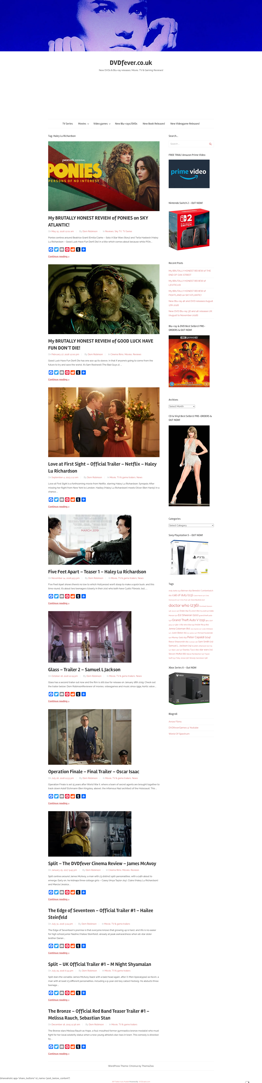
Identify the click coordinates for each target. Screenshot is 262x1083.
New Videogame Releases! (185, 123)
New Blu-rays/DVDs (126, 123)
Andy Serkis (175, 591)
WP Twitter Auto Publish (120, 1082)
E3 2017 (194, 611)
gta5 (172, 625)
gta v (179, 625)
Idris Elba (189, 625)
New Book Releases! (154, 123)
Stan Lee (177, 650)
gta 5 (209, 621)
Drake (184, 611)
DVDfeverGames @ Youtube (183, 727)
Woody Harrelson (198, 658)
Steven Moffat (177, 654)
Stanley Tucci (191, 650)
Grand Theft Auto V (188, 620)
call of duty (182, 595)
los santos (192, 633)
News (139, 477)
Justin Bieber (179, 633)
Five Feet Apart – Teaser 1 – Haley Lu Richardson (97, 572)
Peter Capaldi (199, 637)
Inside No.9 (202, 625)
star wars (206, 649)
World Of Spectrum (179, 733)
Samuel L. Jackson (180, 645)
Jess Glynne (196, 629)
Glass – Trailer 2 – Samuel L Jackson (84, 670)
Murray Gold (179, 637)
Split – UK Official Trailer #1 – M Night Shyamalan (99, 964)
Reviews (109, 231)
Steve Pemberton (195, 654)
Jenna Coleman (179, 628)
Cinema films (117, 354)
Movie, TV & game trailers (123, 477)
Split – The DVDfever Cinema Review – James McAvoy (102, 864)
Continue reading (57, 256)
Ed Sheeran (188, 615)
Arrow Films (175, 721)
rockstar (193, 642)
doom (175, 611)
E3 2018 (204, 611)
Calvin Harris (199, 596)
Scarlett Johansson (201, 646)
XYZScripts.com (144, 1082)
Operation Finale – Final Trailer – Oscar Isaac (93, 772)
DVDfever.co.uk (131, 63)
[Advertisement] (131, 93)
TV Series (67, 123)
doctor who (184, 605)
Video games (100, 123)
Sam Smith (205, 641)
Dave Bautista (198, 600)
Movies (82, 123)
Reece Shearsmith (178, 642)
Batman (186, 590)
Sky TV (118, 231)
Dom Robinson (90, 231)
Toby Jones (182, 658)
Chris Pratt (185, 600)
